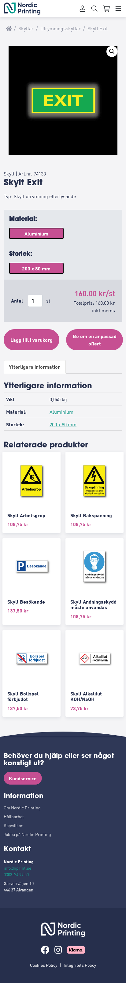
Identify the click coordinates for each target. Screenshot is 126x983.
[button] (111, 51)
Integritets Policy (80, 965)
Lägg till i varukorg (31, 339)
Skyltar (26, 28)
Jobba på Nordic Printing (27, 834)
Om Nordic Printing (22, 807)
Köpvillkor (13, 825)
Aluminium (61, 411)
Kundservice (23, 778)
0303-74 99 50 (16, 874)
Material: (23, 218)
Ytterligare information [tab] (35, 366)
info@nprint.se (17, 868)
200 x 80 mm (63, 424)
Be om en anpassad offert (95, 339)
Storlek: (20, 253)
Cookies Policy (43, 965)
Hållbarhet (14, 816)
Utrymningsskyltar (60, 28)
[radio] (36, 233)
